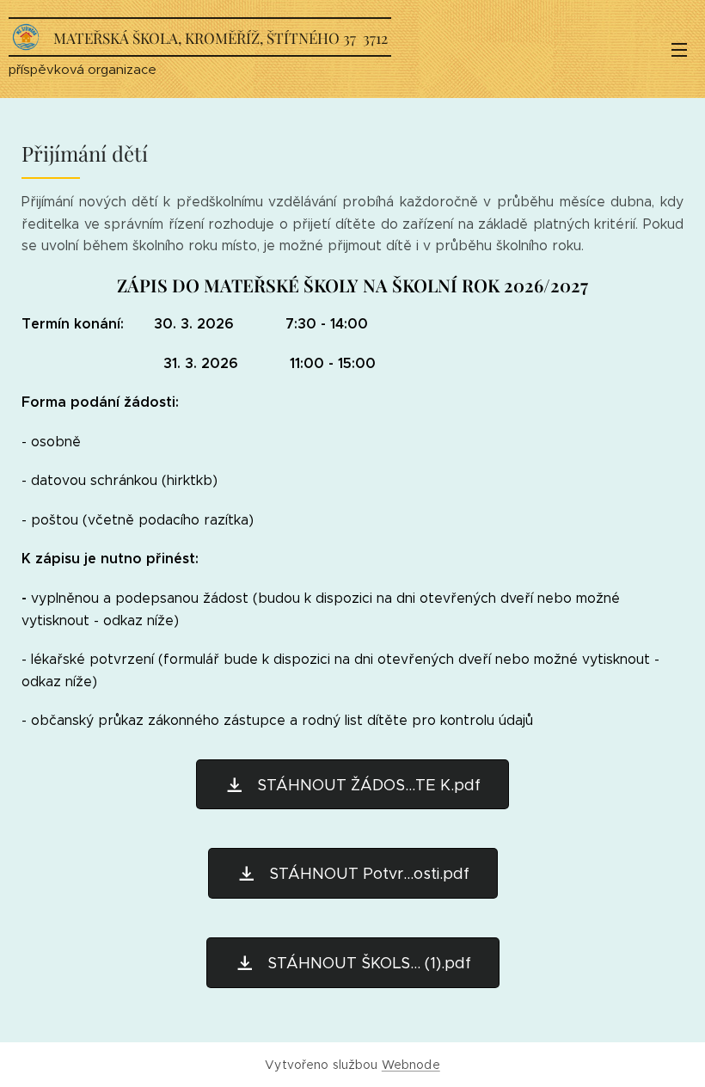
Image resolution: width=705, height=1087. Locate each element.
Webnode (411, 1064)
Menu (679, 49)
